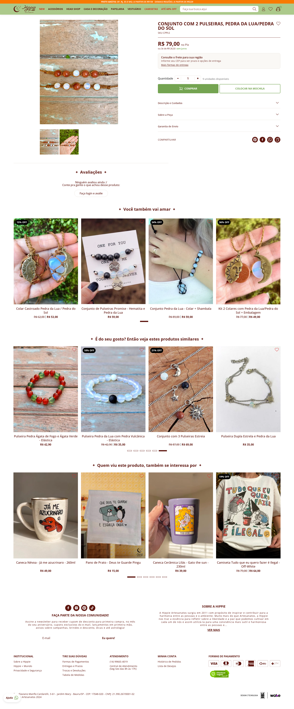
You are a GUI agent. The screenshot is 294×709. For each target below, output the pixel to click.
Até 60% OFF (169, 9)
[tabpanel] (45, 396)
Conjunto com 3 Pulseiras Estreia (46, 436)
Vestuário (134, 9)
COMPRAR (190, 88)
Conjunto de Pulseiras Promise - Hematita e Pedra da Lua (181, 311)
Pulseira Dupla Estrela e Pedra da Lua (113, 436)
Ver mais (213, 630)
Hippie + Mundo (23, 666)
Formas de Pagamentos (75, 661)
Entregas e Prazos (72, 666)
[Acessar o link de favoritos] (270, 9)
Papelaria (117, 9)
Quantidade (165, 78)
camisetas (151, 9)
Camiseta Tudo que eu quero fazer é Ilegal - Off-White (180, 564)
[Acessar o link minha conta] (263, 9)
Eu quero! (108, 638)
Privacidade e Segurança (28, 670)
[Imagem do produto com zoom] (79, 72)
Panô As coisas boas (248, 563)
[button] (219, 61)
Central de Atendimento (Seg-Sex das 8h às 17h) (123, 667)
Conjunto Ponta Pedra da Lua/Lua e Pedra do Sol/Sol (45, 311)
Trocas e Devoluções (74, 670)
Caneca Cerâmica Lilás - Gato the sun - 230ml (113, 564)
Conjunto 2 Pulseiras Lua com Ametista (248, 436)
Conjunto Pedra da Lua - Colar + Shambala (248, 309)
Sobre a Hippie (22, 661)
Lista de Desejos (167, 666)
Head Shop (73, 9)
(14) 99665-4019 (119, 661)
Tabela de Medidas (73, 674)
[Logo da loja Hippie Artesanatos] (25, 9)
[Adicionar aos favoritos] (278, 23)
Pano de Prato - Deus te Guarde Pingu (45, 563)
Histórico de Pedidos (169, 661)
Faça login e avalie (91, 193)
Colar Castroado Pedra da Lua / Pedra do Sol (113, 311)
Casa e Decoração (96, 9)
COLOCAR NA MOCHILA (250, 88)
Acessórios (55, 9)
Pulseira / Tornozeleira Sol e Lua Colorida (181, 436)
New (42, 9)
